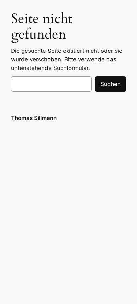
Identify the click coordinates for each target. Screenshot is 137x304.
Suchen (110, 84)
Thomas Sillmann (34, 118)
